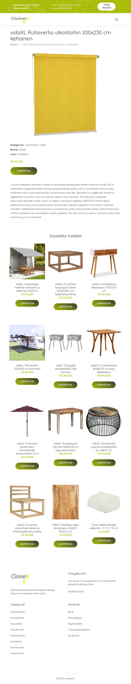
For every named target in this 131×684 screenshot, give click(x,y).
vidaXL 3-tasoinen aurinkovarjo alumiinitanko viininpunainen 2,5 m (27, 448)
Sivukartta (73, 635)
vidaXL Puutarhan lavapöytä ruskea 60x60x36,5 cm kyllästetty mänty (65, 289)
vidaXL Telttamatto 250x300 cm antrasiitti (27, 367)
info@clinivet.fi (76, 591)
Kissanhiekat (17, 617)
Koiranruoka (17, 647)
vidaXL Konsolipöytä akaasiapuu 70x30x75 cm (104, 287)
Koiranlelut (16, 641)
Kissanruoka (17, 629)
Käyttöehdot (75, 623)
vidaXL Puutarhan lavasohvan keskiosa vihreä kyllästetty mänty (27, 528)
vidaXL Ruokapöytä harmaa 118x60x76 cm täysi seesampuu (65, 447)
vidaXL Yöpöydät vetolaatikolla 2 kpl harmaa (66, 369)
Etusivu (14, 44)
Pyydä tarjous (106, 6)
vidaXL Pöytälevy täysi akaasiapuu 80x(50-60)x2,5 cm (65, 528)
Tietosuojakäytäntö (79, 629)
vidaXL (42, 144)
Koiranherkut (17, 635)
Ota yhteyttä (75, 617)
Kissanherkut (17, 611)
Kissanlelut (16, 623)
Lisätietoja (24, 170)
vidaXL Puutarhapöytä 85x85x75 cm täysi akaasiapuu (104, 369)
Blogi (71, 611)
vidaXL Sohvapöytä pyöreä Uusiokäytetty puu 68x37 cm (104, 447)
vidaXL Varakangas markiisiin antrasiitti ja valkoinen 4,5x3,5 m (27, 287)
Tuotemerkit (31, 144)
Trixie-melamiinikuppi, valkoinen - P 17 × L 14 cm (104, 526)
